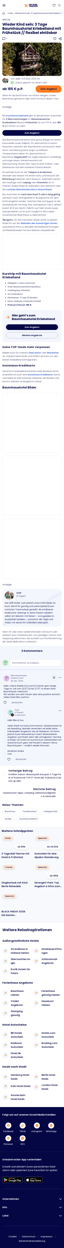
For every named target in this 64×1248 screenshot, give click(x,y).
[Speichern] (54, 38)
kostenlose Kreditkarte (40, 374)
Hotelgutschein (51, 811)
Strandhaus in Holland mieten (20, 951)
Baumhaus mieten (17, 993)
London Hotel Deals (50, 1087)
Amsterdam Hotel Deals (18, 1097)
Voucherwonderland (17, 115)
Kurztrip (8, 819)
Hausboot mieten (48, 1003)
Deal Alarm (35, 352)
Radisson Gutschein (17, 1045)
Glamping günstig (17, 1013)
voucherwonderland (28, 819)
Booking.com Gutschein (49, 1045)
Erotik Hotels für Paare (20, 971)
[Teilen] (60, 38)
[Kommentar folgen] (54, 677)
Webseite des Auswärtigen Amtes (39, 223)
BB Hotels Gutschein (17, 1035)
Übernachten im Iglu (20, 961)
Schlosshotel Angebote (49, 961)
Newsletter (53, 352)
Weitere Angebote (32, 335)
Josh (17, 78)
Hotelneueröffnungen (52, 951)
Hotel (10, 13)
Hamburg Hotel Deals (20, 1077)
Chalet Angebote (17, 1003)
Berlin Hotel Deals (48, 1077)
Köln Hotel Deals (21, 1086)
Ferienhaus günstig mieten (51, 993)
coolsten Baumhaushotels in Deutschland (29, 189)
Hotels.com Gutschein (48, 1035)
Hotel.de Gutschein (17, 1055)
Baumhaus (10, 811)
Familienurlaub (29, 811)
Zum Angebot (48, 89)
